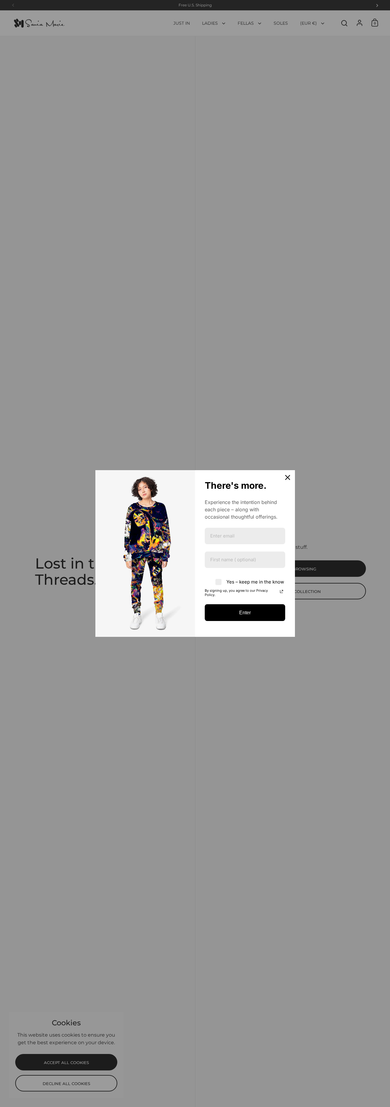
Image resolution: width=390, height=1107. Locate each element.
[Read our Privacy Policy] (281, 591)
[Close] (287, 477)
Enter (245, 612)
